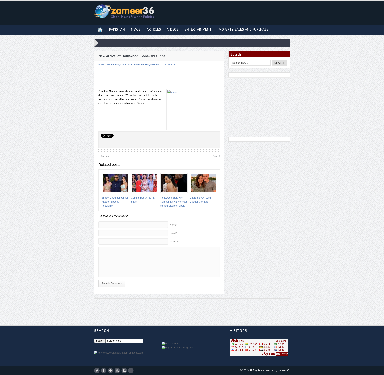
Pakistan (117, 29)
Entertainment (198, 29)
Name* (173, 224)
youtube (117, 370)
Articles (154, 29)
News (135, 29)
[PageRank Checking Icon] (177, 347)
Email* (173, 233)
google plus (110, 370)
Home (100, 29)
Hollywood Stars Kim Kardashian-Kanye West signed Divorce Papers (173, 201)
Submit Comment (112, 283)
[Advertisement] (243, 13)
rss (124, 370)
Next (216, 155)
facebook (103, 370)
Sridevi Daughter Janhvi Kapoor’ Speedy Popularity (115, 201)
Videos (172, 29)
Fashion (154, 64)
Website (174, 241)
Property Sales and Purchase (243, 29)
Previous (104, 155)
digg (131, 370)
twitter (97, 370)
